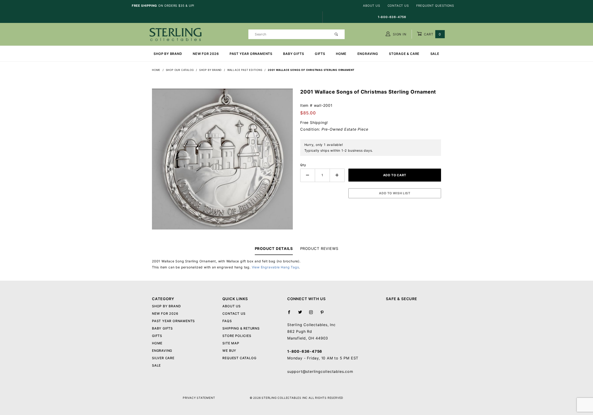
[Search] (336, 34)
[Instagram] (313, 314)
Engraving (367, 54)
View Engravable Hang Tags (275, 267)
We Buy (229, 350)
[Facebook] (291, 314)
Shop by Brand (168, 54)
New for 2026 (206, 54)
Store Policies (236, 336)
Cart (432, 34)
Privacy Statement (199, 397)
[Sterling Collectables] (175, 34)
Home (341, 54)
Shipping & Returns (240, 328)
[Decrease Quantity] (307, 175)
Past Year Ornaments (251, 54)
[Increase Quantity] (337, 175)
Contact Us (398, 5)
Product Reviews (319, 248)
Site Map (230, 343)
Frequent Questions (435, 5)
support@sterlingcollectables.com (320, 371)
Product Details (274, 248)
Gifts (320, 54)
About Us (371, 5)
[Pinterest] (324, 314)
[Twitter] (302, 314)
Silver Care (163, 358)
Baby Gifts (293, 54)
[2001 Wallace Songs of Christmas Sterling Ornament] (222, 161)
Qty (303, 165)
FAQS (227, 321)
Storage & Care (404, 54)
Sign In (399, 34)
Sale (434, 54)
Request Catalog (239, 358)
